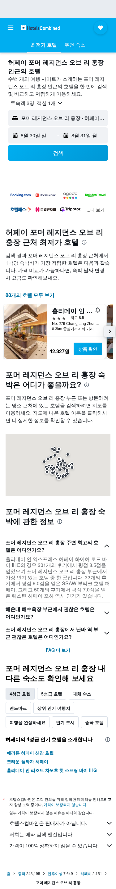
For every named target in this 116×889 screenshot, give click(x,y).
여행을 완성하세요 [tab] (27, 722)
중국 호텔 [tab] (94, 722)
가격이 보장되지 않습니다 (65, 804)
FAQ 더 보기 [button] (58, 650)
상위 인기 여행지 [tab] (53, 708)
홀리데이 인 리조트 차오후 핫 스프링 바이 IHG (52, 770)
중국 (21, 873)
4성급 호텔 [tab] (20, 694)
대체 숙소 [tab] (82, 694)
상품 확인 (88, 349)
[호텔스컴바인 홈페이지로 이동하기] (40, 27)
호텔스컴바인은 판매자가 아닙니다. (48, 823)
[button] (10, 27)
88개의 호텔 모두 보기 (30, 295)
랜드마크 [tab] (18, 708)
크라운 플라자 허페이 (27, 761)
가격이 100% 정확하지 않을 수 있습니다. (54, 845)
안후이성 (55, 873)
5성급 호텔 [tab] (51, 694)
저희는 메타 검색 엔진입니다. (41, 834)
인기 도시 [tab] (65, 722)
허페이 (86, 873)
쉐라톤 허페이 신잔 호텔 (30, 753)
